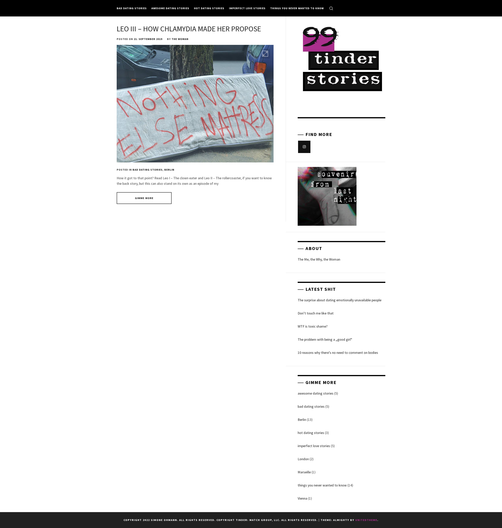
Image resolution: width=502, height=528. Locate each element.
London (303, 459)
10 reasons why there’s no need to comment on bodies (338, 352)
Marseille (304, 472)
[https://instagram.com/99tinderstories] (304, 147)
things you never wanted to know (322, 485)
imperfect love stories (247, 8)
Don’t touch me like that (316, 313)
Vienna (302, 498)
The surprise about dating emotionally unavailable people (339, 300)
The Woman (180, 39)
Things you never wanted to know (297, 8)
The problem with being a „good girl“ (325, 339)
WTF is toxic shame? (312, 326)
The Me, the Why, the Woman (319, 259)
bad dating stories (132, 8)
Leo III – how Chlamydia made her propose (189, 28)
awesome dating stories (170, 8)
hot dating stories (209, 8)
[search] (331, 8)
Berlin (169, 169)
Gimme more (144, 198)
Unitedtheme (366, 520)
